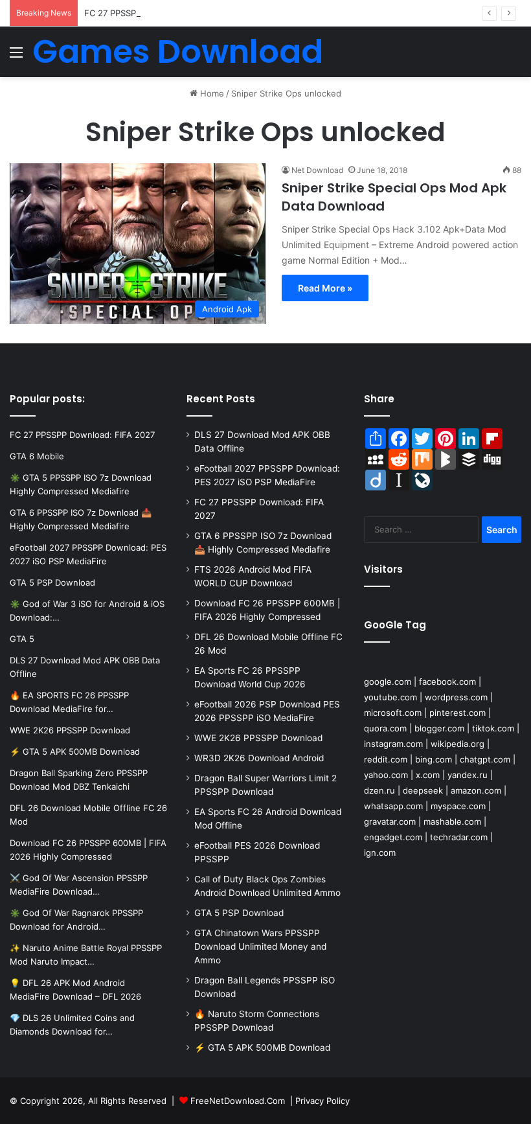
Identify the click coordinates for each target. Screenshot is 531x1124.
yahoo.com (386, 775)
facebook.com (447, 681)
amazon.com (476, 790)
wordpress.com (456, 697)
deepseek (423, 790)
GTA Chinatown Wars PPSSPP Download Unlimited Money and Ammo (260, 946)
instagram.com (393, 744)
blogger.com (439, 728)
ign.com (380, 852)
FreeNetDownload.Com (237, 1100)
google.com (387, 681)
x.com (428, 775)
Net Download (317, 170)
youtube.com (390, 697)
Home (211, 93)
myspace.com (458, 806)
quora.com (385, 728)
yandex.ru (467, 775)
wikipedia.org (457, 744)
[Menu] (16, 56)
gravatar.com (390, 821)
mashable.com (452, 821)
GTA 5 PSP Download (239, 913)
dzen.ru (379, 790)
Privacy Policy (322, 1100)
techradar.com (459, 837)
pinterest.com (457, 712)
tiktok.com (493, 728)
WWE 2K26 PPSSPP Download (258, 738)
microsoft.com (393, 712)
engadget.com (393, 837)
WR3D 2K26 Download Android (259, 758)
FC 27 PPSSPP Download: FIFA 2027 (156, 13)
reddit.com (385, 759)
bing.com (433, 759)
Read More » (325, 287)
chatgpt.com (485, 759)
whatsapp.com (393, 806)
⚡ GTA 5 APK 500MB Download (262, 1047)
